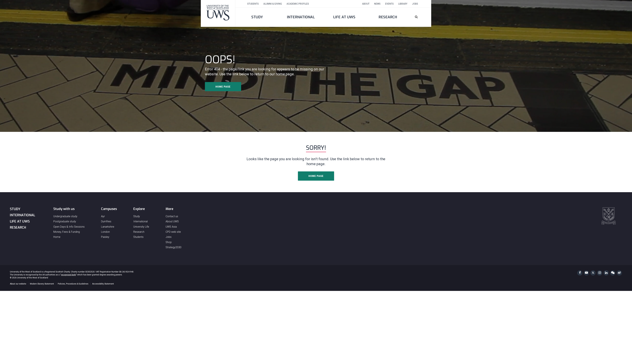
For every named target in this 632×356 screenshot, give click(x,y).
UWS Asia (171, 226)
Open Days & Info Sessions (69, 226)
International (301, 17)
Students (253, 3)
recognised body (68, 275)
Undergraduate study (65, 216)
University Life (141, 226)
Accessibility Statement (103, 284)
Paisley (105, 236)
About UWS (172, 221)
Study (257, 17)
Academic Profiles (298, 3)
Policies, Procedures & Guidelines (73, 284)
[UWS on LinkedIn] (606, 273)
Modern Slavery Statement (42, 284)
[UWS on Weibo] (619, 273)
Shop (169, 242)
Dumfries (106, 221)
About (365, 3)
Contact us (172, 216)
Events (389, 3)
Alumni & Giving (272, 3)
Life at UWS (344, 17)
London (105, 231)
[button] (420, 17)
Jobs (415, 3)
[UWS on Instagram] (599, 273)
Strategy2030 (173, 247)
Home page (223, 86)
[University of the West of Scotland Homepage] (218, 13)
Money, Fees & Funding (66, 231)
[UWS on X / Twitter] (593, 273)
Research (388, 17)
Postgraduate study (64, 221)
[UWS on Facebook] (579, 273)
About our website (18, 284)
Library (402, 3)
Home (56, 236)
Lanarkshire (107, 226)
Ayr (103, 216)
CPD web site (173, 231)
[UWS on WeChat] (612, 273)
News (377, 3)
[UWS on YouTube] (586, 273)
